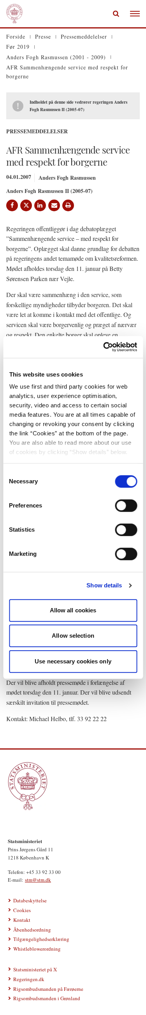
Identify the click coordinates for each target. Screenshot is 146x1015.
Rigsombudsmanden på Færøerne (48, 988)
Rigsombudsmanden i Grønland (46, 998)
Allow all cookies (73, 610)
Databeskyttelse (30, 900)
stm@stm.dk (38, 879)
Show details (104, 585)
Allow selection (73, 635)
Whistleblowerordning (37, 948)
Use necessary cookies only (73, 661)
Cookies (22, 910)
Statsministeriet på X (35, 969)
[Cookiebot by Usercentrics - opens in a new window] (104, 347)
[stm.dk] (73, 786)
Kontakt (21, 919)
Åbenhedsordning (32, 929)
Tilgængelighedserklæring (41, 938)
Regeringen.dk (28, 979)
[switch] (126, 505)
